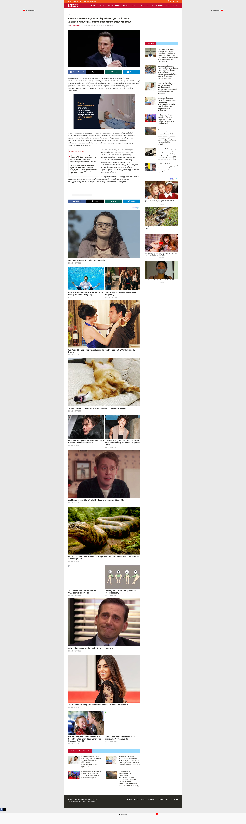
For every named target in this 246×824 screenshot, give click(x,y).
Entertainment (114, 5)
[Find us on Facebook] (171, 799)
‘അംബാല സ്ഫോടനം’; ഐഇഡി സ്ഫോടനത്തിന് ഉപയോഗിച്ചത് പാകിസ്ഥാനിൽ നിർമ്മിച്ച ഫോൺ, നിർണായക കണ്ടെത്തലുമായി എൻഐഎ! (129, 761)
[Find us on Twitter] (174, 799)
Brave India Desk (75, 25)
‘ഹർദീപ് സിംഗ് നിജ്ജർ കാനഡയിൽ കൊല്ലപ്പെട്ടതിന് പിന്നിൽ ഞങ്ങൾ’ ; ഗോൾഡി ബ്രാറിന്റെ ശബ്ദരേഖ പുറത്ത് (168, 168)
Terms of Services (163, 799)
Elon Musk (81, 195)
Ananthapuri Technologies (87, 801)
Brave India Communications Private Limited (83, 799)
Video (168, 5)
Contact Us (93, 1)
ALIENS (89, 195)
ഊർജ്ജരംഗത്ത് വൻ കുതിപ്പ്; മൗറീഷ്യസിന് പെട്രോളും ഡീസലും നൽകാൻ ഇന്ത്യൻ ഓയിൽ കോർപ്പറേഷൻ (167, 119)
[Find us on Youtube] (177, 799)
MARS (74, 195)
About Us (86, 1)
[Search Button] (177, 1)
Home (69, 14)
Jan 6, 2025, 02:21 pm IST (91, 25)
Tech (142, 5)
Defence (102, 5)
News (93, 5)
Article (134, 5)
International (109, 25)
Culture (150, 5)
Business (159, 5)
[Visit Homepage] (73, 5)
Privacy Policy (152, 799)
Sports (126, 5)
